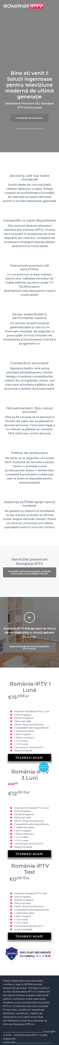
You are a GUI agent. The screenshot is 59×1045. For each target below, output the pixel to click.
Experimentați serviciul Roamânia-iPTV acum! (30, 647)
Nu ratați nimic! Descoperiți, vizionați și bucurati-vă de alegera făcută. (29, 572)
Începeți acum (29, 757)
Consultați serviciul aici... (30, 117)
